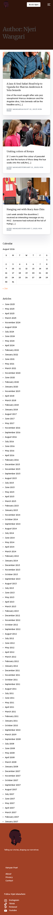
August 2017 (11, 414)
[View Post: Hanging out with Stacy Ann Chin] (26, 191)
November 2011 (12, 675)
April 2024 (9, 345)
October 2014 (11, 519)
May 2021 (9, 364)
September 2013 (12, 579)
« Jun (5, 288)
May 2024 (9, 341)
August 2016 (11, 437)
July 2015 (9, 483)
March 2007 (10, 812)
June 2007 (10, 798)
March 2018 (10, 400)
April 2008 (10, 757)
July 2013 (9, 588)
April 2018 (9, 396)
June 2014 (10, 538)
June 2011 (9, 698)
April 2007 (10, 808)
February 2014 (12, 556)
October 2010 (11, 725)
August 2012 (11, 634)
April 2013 (9, 602)
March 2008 (10, 762)
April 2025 (9, 313)
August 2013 (11, 583)
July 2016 (9, 441)
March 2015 (10, 501)
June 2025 (10, 304)
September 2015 (12, 473)
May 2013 (9, 597)
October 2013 (11, 574)
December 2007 (12, 771)
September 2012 (12, 629)
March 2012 (10, 657)
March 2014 (10, 551)
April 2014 (9, 547)
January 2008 (11, 766)
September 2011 (12, 684)
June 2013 (10, 592)
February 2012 (12, 661)
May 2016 (9, 450)
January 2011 (11, 721)
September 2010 (12, 730)
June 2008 (10, 748)
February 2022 (12, 350)
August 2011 (11, 689)
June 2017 (10, 418)
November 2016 (12, 428)
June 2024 (10, 336)
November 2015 (12, 469)
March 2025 (10, 318)
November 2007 (12, 776)
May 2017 (9, 423)
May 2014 (9, 542)
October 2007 (11, 780)
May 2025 (9, 309)
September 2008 (13, 739)
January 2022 (11, 354)
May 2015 (9, 492)
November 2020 (12, 373)
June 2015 (10, 487)
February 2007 (12, 817)
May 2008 (10, 753)
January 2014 (11, 560)
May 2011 (9, 702)
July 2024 (9, 331)
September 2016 (12, 432)
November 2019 (12, 391)
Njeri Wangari (14, 109)
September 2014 (12, 524)
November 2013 (12, 569)
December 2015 (12, 464)
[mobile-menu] (47, 4)
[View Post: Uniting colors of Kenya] (26, 133)
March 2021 (10, 368)
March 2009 (10, 734)
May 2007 (10, 803)
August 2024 (11, 327)
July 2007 (9, 794)
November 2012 (12, 620)
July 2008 (9, 743)
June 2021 (10, 359)
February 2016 (12, 460)
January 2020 (11, 386)
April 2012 (9, 652)
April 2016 (9, 455)
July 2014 (9, 533)
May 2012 (9, 647)
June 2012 (10, 643)
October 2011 (11, 679)
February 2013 (12, 611)
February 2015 (12, 505)
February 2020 (12, 382)
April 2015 (9, 496)
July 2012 (9, 638)
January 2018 (11, 409)
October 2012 (11, 624)
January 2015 (11, 510)
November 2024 (12, 322)
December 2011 (12, 670)
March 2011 (10, 711)
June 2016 (10, 446)
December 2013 (12, 565)
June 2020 (10, 377)
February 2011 (12, 716)
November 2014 (12, 515)
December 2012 (12, 615)
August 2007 (11, 789)
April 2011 (9, 707)
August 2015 (11, 478)
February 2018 (12, 405)
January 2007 (11, 821)
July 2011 (9, 693)
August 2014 (11, 528)
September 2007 (13, 785)
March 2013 (10, 606)
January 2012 (11, 666)
